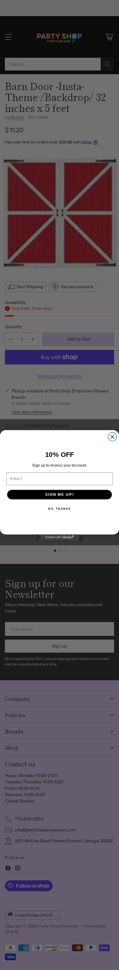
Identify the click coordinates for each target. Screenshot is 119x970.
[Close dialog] (112, 436)
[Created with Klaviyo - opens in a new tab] (60, 537)
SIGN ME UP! (59, 494)
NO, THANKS (59, 508)
